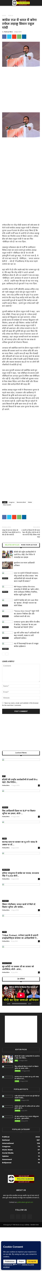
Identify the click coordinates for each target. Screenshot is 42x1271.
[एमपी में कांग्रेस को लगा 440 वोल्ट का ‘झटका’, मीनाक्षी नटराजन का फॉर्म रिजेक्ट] (7, 602)
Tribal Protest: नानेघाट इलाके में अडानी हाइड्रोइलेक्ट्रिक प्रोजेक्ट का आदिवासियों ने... (20, 937)
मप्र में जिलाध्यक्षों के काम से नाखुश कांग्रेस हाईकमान (26, 645)
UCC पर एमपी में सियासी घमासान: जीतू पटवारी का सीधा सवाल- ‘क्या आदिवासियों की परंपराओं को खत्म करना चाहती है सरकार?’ (26, 577)
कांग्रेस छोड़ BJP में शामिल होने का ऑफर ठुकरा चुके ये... (27, 1107)
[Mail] (18, 1217)
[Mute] (34, 1004)
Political (10, 15)
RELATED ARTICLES (12, 545)
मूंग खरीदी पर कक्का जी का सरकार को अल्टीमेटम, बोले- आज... (18, 968)
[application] (21, 995)
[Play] (5, 1004)
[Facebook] (12, 1217)
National (5, 568)
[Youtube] (30, 1217)
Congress (11, 502)
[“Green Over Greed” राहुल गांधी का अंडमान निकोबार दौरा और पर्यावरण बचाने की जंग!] (7, 613)
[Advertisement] (21, 9)
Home (4, 15)
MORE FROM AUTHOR (29, 545)
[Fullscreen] (37, 1004)
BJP (4, 557)
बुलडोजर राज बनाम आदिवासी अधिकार (24, 564)
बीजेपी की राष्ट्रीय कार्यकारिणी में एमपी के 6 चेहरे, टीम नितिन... (19, 781)
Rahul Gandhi (7, 505)
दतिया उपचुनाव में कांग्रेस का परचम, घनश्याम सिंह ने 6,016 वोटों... (20, 875)
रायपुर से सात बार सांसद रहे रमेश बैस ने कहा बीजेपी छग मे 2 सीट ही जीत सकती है (11, 532)
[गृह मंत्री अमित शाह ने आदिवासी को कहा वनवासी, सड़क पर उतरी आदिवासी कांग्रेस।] (7, 635)
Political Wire (8, 32)
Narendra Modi (21, 502)
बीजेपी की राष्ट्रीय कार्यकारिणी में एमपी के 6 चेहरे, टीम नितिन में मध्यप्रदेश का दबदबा (25, 554)
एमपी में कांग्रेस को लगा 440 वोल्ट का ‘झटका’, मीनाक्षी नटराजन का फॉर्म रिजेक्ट (26, 603)
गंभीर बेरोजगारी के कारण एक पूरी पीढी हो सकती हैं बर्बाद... (27, 1097)
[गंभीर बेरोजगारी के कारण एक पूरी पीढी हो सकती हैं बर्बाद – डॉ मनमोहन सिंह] (7, 1099)
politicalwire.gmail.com (25, 1202)
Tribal (4, 838)
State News (6, 870)
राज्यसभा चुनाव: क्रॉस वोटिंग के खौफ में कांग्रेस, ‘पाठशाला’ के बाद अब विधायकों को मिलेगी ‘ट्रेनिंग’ (27, 624)
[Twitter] (24, 1217)
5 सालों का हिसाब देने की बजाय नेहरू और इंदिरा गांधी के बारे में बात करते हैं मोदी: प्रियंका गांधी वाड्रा (31, 533)
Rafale (30, 502)
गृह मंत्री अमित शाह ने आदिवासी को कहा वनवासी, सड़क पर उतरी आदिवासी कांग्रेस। (26, 635)
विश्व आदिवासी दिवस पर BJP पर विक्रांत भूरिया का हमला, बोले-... (19, 812)
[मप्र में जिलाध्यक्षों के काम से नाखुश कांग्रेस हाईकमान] (7, 646)
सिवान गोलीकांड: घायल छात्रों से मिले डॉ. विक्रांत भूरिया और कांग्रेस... (19, 906)
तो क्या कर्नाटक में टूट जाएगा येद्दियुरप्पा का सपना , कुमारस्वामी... (27, 1117)
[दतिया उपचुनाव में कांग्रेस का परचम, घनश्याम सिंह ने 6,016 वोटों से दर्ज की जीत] (21, 861)
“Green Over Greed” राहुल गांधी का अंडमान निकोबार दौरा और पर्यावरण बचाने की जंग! (26, 614)
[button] (39, 3)
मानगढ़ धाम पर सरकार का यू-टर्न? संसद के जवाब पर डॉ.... (19, 843)
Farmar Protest (7, 963)
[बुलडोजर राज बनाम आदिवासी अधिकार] (7, 565)
